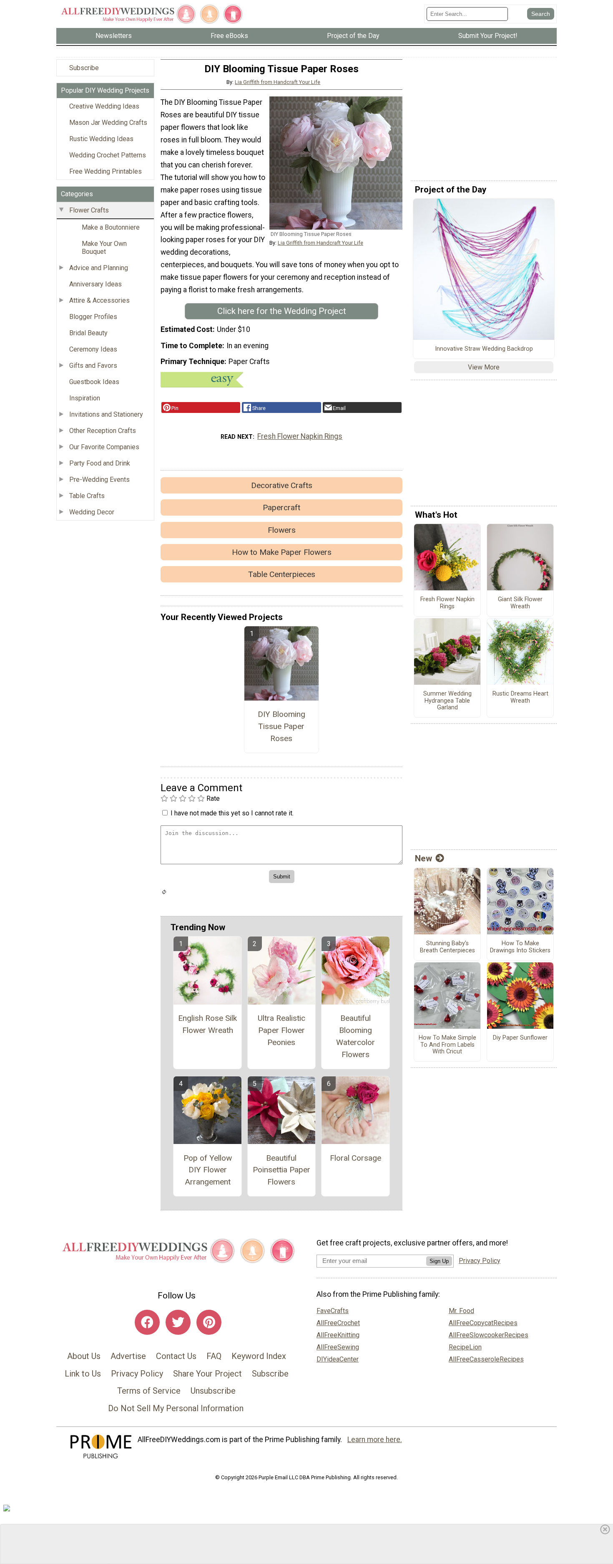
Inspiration (84, 398)
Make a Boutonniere (111, 227)
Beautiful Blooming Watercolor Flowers (355, 1036)
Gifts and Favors (93, 365)
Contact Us (176, 1356)
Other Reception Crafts (102, 431)
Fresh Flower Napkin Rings (299, 436)
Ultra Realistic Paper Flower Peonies (281, 1030)
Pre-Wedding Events (99, 479)
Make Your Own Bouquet (104, 248)
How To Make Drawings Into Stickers (520, 947)
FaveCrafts (333, 1311)
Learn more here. (374, 1439)
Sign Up (439, 1261)
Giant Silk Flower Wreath (520, 603)
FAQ (213, 1356)
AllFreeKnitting (338, 1335)
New (423, 858)
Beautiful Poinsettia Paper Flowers (281, 1170)
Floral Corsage (355, 1158)
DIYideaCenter (338, 1359)
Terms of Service (149, 1391)
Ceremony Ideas (93, 349)
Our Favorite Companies (104, 447)
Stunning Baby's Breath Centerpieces (447, 947)
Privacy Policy (137, 1374)
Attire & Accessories (99, 300)
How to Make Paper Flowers (282, 552)
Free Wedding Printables (105, 171)
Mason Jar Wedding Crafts (108, 123)
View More (484, 367)
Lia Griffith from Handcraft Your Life (277, 82)
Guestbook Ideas (94, 382)
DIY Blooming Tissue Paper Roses (281, 726)
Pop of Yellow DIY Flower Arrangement (207, 1170)
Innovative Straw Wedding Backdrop (484, 349)
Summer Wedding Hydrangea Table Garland (447, 701)
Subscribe (84, 68)
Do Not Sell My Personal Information (176, 1408)
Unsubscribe (213, 1391)
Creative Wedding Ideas (104, 106)
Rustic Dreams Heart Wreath (520, 697)
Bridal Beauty (88, 333)
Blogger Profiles (93, 317)
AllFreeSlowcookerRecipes (488, 1335)
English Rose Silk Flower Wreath (207, 1024)
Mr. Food (461, 1311)
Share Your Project (207, 1374)
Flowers (282, 530)
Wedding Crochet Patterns (107, 155)
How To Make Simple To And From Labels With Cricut (447, 1045)
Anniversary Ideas (95, 284)
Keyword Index (258, 1356)
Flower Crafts (89, 210)
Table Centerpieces (281, 574)
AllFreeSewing (338, 1347)
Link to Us (83, 1374)
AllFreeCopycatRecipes (483, 1323)
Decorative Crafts (281, 485)
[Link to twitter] (178, 1322)
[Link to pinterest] (208, 1322)
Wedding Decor (91, 512)
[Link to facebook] (147, 1322)
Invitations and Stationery (106, 414)
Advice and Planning (98, 268)
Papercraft (281, 507)
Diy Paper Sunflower (520, 1038)
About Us (83, 1356)
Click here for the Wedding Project (281, 311)
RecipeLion (465, 1347)
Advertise (128, 1356)
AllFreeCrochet (338, 1323)
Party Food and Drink (99, 463)
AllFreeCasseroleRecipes (486, 1359)
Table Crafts (87, 496)
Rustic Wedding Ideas (101, 139)
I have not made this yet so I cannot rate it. (232, 813)
